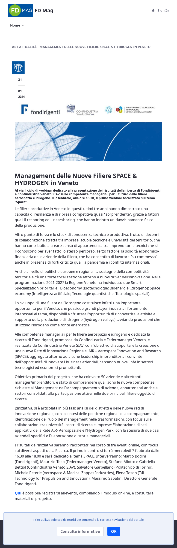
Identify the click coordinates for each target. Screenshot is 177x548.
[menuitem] (17, 25)
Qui (18, 493)
